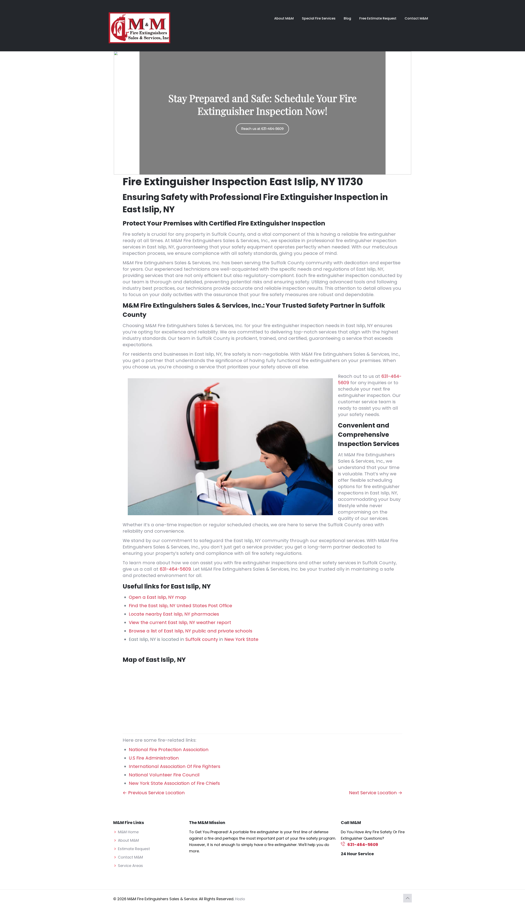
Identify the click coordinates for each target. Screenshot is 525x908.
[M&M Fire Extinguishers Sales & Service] (139, 28)
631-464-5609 (175, 569)
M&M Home (128, 831)
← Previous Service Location (154, 793)
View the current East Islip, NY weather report (180, 622)
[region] (262, 113)
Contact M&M (130, 857)
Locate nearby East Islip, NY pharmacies (174, 614)
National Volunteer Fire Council (164, 775)
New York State (241, 639)
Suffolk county (201, 639)
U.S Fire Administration (154, 758)
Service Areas (130, 865)
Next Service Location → (375, 793)
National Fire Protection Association (169, 749)
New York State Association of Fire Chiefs (174, 783)
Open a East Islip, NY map (157, 597)
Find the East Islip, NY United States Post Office (180, 605)
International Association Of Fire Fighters (174, 766)
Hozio (240, 898)
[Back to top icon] (407, 898)
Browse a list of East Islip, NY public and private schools (190, 631)
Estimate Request (134, 848)
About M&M (128, 840)
